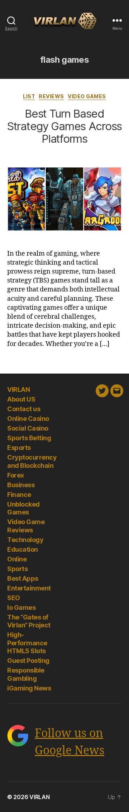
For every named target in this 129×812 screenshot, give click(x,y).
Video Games (87, 96)
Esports (19, 447)
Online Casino (28, 418)
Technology (25, 539)
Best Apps (22, 578)
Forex (15, 475)
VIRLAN (18, 389)
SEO (13, 598)
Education (22, 549)
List (29, 96)
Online (17, 559)
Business (20, 485)
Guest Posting (28, 660)
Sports (17, 569)
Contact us (23, 409)
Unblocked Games (23, 508)
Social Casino (27, 428)
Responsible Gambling (25, 674)
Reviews (51, 96)
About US (21, 399)
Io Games (21, 607)
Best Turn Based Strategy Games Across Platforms (64, 126)
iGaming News (29, 688)
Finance (19, 494)
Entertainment (29, 588)
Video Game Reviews (25, 526)
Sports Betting (29, 438)
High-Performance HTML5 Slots (27, 643)
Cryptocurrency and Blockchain (32, 461)
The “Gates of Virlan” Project (29, 621)
